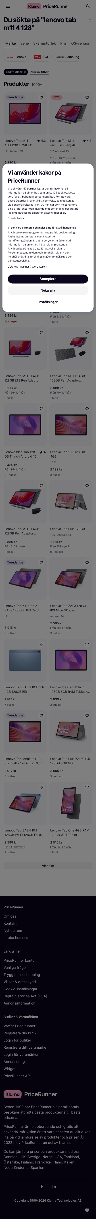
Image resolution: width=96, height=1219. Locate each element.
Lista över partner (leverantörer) (27, 266)
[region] (48, 238)
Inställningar (48, 302)
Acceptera (48, 279)
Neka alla (48, 290)
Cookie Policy (16, 218)
